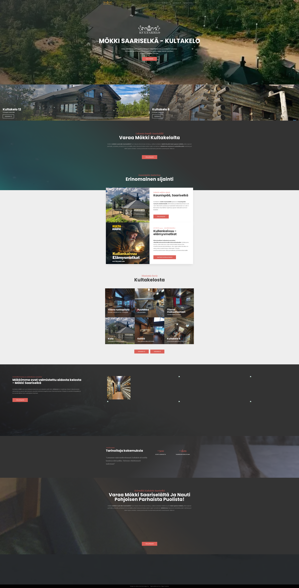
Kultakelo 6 (161, 109)
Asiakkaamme (110, 448)
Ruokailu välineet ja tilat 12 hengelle (118, 312)
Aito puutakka (141, 312)
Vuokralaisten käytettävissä (116, 341)
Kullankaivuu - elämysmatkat (165, 232)
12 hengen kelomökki (9, 112)
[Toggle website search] (195, 3)
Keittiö (141, 338)
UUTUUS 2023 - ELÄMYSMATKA (164, 228)
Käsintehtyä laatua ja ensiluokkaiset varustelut (27, 377)
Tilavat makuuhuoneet (176, 310)
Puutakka (143, 309)
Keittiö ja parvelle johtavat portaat (177, 341)
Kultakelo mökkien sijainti (161, 192)
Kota (110, 338)
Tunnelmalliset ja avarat (174, 314)
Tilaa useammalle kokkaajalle (145, 341)
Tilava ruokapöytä (118, 309)
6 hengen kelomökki (158, 112)
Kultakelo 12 (12, 109)
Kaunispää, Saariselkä (170, 195)
